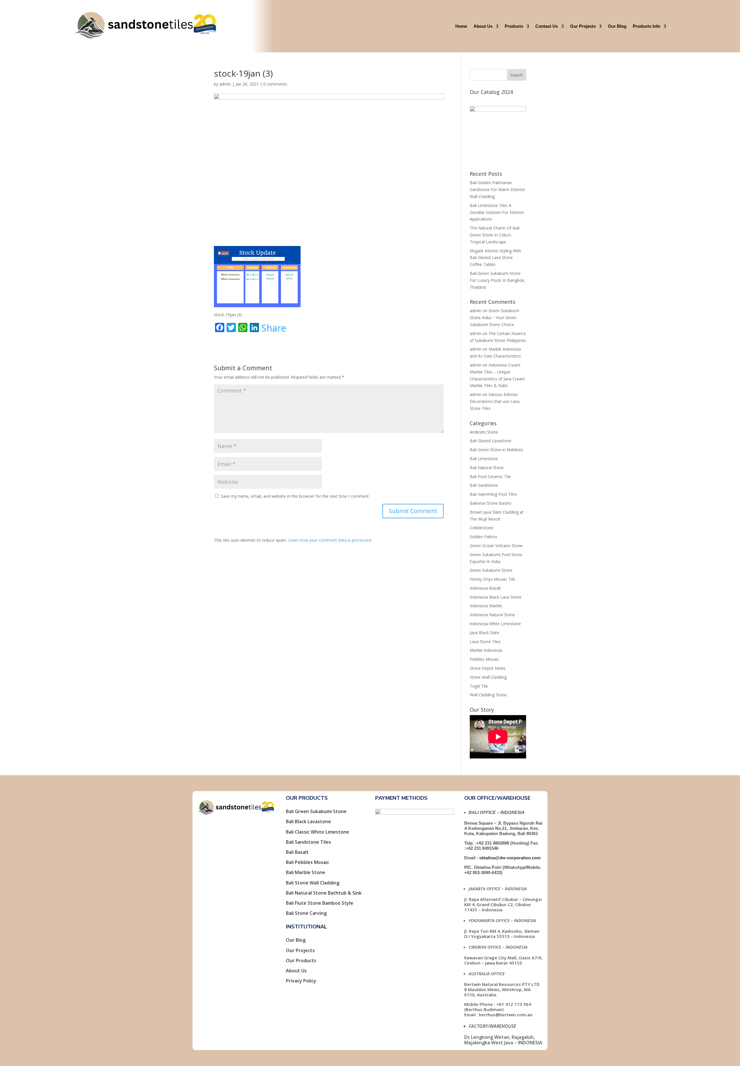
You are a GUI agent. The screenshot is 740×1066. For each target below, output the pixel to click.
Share (273, 328)
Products (514, 26)
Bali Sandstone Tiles (308, 842)
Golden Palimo (483, 536)
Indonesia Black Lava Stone (495, 597)
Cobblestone (481, 527)
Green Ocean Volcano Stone (496, 545)
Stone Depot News (488, 668)
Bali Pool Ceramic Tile (490, 476)
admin (225, 84)
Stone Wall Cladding (488, 677)
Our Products (301, 960)
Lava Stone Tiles (485, 641)
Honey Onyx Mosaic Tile (492, 579)
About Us (483, 26)
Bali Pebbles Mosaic (307, 862)
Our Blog (617, 26)
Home (461, 26)
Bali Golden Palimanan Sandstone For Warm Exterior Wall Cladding (497, 189)
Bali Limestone (484, 458)
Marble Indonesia (486, 650)
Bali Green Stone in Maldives (496, 449)
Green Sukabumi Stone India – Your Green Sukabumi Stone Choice (494, 317)
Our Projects (583, 26)
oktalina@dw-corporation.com (510, 857)
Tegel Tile (479, 686)
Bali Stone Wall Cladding (312, 883)
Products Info (646, 26)
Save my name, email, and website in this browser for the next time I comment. (295, 496)
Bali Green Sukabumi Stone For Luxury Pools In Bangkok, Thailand (497, 280)
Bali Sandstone (484, 485)
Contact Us (546, 26)
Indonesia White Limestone (495, 623)
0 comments (275, 84)
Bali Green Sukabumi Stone (316, 811)
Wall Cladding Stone (488, 694)
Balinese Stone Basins (490, 503)
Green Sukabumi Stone (491, 570)
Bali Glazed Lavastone (490, 440)
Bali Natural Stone (487, 467)
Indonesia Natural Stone (492, 614)
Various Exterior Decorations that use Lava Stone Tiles (494, 401)
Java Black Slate (484, 632)
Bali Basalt (297, 852)
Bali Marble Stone (305, 872)
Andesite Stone (484, 432)
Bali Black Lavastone (308, 821)
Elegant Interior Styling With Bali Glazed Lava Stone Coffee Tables (495, 257)
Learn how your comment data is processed (329, 540)
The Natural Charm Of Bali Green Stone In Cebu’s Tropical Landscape (494, 235)
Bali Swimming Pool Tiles (493, 494)
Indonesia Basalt (485, 588)
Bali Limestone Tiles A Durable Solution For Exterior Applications (497, 212)
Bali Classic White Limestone (317, 832)
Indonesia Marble (486, 605)
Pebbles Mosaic (484, 659)
